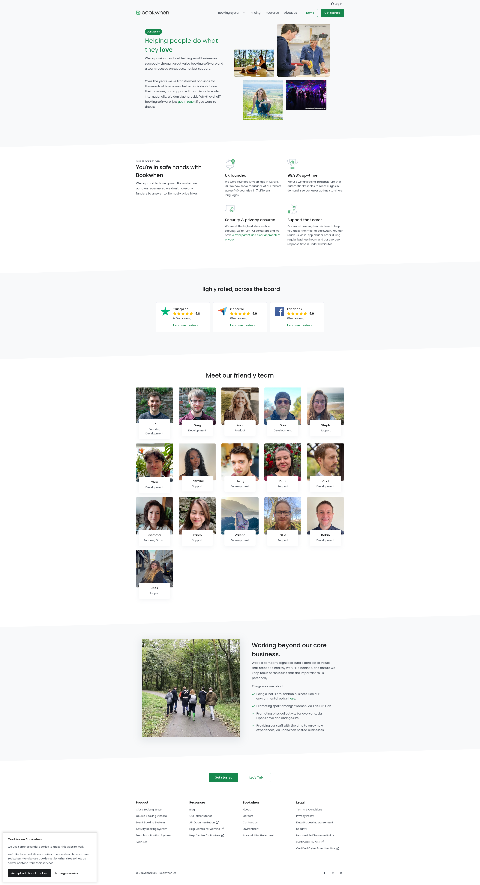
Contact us (250, 822)
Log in (338, 4)
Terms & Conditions (309, 809)
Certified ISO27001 (308, 842)
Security (301, 829)
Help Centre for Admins (205, 829)
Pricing (255, 13)
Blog (192, 809)
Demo (310, 13)
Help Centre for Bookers (205, 835)
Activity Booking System (151, 829)
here (340, 190)
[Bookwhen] (152, 13)
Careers (248, 816)
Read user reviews (185, 325)
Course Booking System (151, 816)
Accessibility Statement (258, 835)
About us (290, 13)
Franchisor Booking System (153, 835)
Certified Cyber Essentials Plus (316, 848)
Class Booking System (150, 809)
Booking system (229, 13)
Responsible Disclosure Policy (315, 835)
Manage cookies (66, 873)
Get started (332, 13)
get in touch (187, 102)
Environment (251, 829)
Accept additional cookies (29, 873)
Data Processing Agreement (314, 822)
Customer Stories (200, 816)
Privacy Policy (305, 816)
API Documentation (202, 822)
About (247, 809)
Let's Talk (256, 777)
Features (272, 13)
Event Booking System (150, 822)
